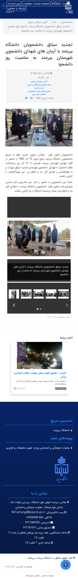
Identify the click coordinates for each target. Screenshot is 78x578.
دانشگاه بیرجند (61, 430)
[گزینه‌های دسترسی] (66, 565)
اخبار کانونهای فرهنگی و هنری (39, 84)
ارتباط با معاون (16, 8)
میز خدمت (14, 3)
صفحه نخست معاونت (36, 3)
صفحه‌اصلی (67, 22)
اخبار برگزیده (39, 88)
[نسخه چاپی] (31, 98)
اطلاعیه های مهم (39, 94)
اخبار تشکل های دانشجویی (39, 91)
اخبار (54, 22)
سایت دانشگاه (60, 3)
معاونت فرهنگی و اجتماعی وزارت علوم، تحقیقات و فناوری (38, 448)
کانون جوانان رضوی (38, 22)
